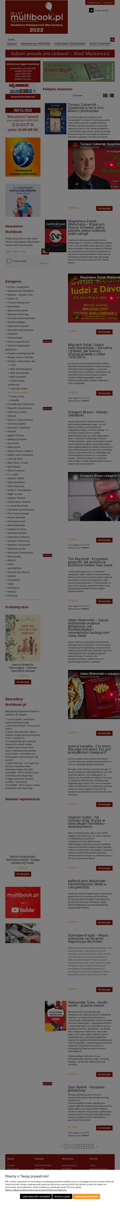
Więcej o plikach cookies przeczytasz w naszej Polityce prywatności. (36, 1190)
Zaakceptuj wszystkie (86, 1196)
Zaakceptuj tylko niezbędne (36, 1196)
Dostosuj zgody (62, 1196)
